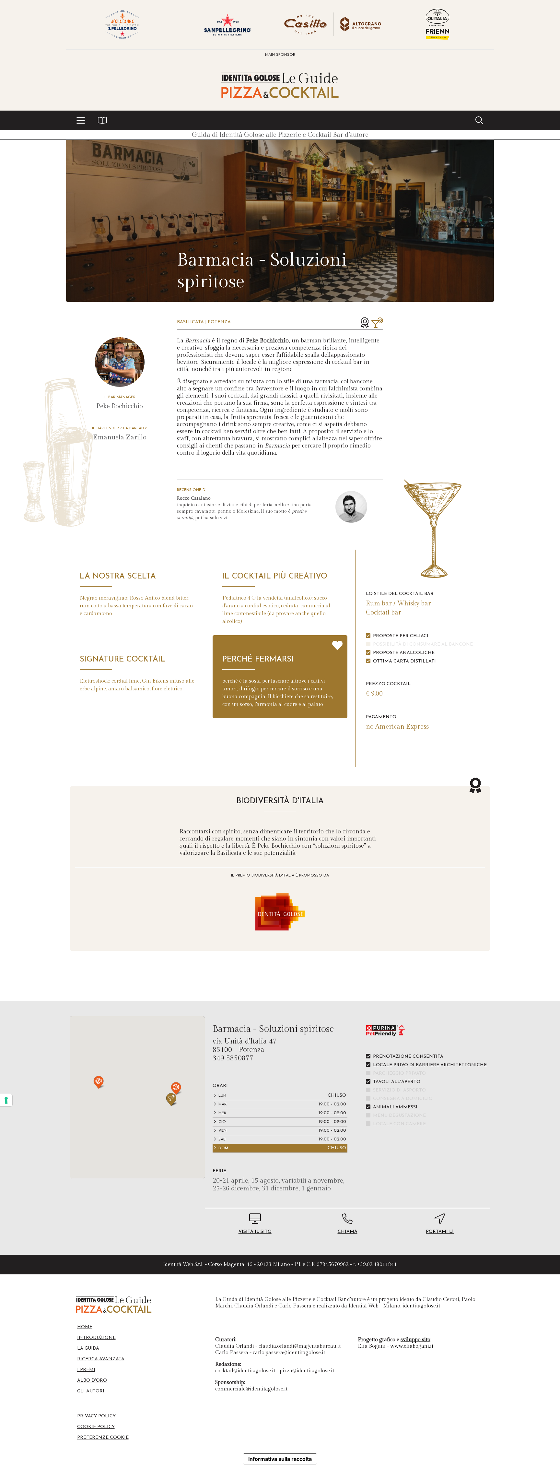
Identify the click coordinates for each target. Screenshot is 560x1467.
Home (84, 1327)
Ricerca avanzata (100, 1359)
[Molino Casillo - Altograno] (332, 25)
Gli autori (90, 1391)
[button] (80, 120)
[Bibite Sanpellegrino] (227, 24)
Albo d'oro (92, 1380)
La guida (88, 1348)
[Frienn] (437, 24)
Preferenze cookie (103, 1437)
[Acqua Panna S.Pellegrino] (122, 24)
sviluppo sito (415, 1340)
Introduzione (96, 1337)
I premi (86, 1369)
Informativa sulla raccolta (280, 1459)
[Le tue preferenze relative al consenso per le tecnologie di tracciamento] (6, 1100)
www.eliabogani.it (411, 1346)
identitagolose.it (421, 1306)
